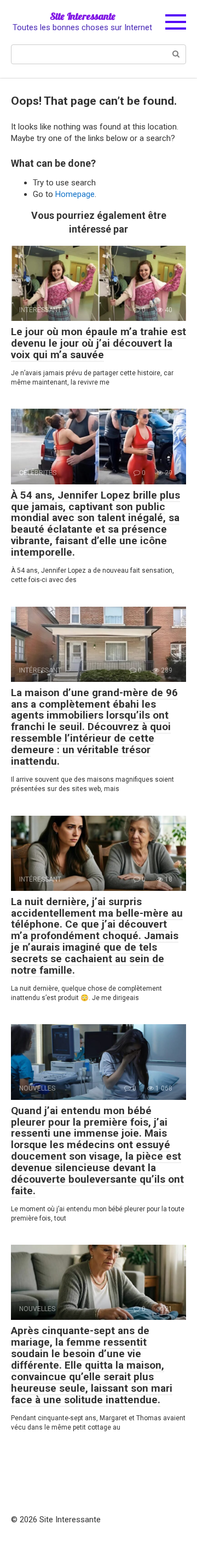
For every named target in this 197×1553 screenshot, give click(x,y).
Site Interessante (82, 16)
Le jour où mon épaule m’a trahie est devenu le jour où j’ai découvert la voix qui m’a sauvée (98, 343)
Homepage (75, 194)
